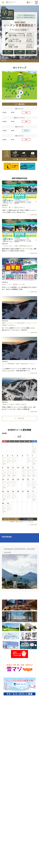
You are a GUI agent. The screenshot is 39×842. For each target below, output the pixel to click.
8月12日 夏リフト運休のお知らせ (13, 207)
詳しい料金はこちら (7, 52)
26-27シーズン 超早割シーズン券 (13, 284)
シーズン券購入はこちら (30, 52)
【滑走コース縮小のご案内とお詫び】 (14, 404)
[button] (14, 587)
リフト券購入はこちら (19, 52)
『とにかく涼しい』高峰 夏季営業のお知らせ (17, 246)
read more (33, 215)
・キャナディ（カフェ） (34, 449)
